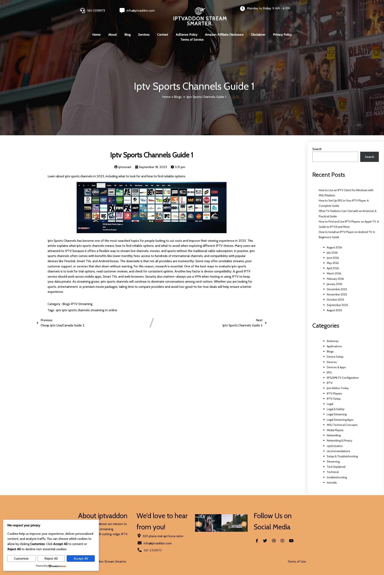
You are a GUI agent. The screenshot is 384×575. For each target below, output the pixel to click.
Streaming (85, 304)
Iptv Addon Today (338, 388)
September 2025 (337, 305)
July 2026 (332, 252)
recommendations (338, 451)
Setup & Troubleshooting (342, 456)
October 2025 (335, 299)
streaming (98, 310)
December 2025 (337, 289)
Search (317, 149)
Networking (334, 435)
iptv (59, 310)
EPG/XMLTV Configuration (343, 377)
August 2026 (334, 247)
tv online (111, 310)
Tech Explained (336, 467)
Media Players (335, 430)
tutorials (332, 482)
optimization (335, 446)
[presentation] (198, 523)
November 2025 (337, 294)
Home (166, 97)
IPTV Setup (334, 398)
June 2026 (333, 258)
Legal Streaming (337, 414)
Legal (330, 404)
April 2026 (333, 268)
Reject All (51, 558)
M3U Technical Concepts (342, 425)
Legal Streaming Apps (340, 419)
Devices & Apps (336, 367)
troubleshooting (337, 477)
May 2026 (333, 263)
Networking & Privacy (339, 440)
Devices (332, 362)
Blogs (178, 97)
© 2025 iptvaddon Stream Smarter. (102, 561)
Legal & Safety (335, 409)
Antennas (333, 341)
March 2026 (334, 273)
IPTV (74, 304)
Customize (21, 558)
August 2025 (334, 310)
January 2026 (334, 284)
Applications (334, 346)
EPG (329, 372)
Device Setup (335, 356)
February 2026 (335, 279)
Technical (333, 472)
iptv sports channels (76, 310)
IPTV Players (334, 393)
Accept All (81, 558)
